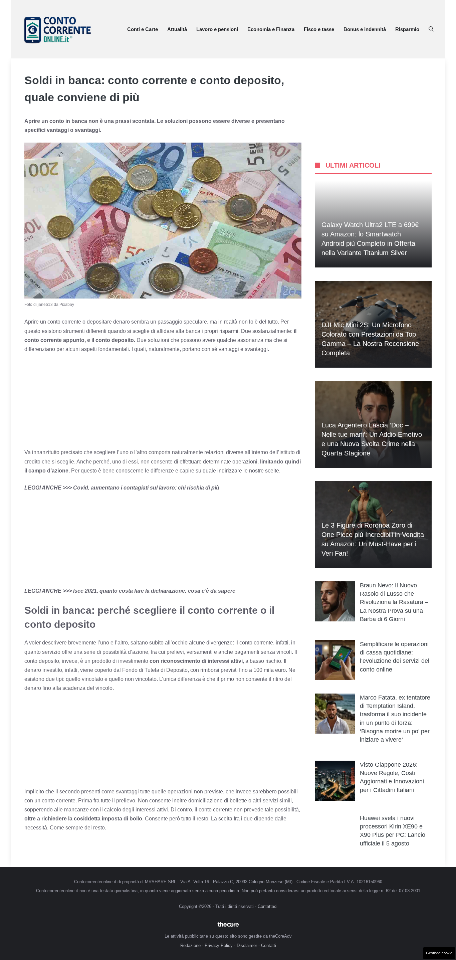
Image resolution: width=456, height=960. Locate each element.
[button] (431, 29)
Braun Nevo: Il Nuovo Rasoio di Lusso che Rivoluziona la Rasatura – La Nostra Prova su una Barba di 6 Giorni (394, 602)
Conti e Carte (142, 29)
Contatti (268, 945)
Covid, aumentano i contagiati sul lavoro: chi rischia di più (146, 488)
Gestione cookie (439, 953)
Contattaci (267, 906)
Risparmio (407, 29)
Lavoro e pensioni (217, 29)
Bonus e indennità (365, 29)
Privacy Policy (219, 945)
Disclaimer (247, 945)
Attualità (177, 29)
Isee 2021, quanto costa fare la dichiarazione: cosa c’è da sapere (154, 591)
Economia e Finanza (270, 29)
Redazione (190, 945)
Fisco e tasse (319, 29)
